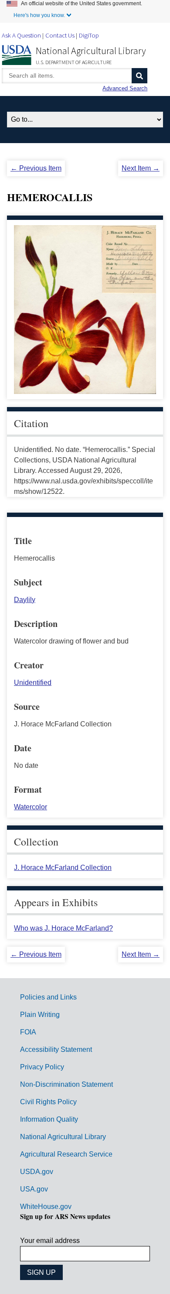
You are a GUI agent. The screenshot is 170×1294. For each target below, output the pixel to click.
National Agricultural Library (91, 51)
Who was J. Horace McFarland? (63, 928)
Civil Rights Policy (48, 1102)
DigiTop (89, 35)
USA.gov (34, 1189)
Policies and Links (48, 997)
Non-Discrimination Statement (66, 1084)
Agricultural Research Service (66, 1154)
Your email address (50, 1240)
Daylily (24, 599)
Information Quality (49, 1119)
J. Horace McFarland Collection (63, 867)
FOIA (28, 1032)
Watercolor (30, 807)
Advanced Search (124, 88)
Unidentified (32, 682)
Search (139, 75)
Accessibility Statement (56, 1049)
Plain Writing (40, 1014)
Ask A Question (21, 35)
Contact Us (60, 35)
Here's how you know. (39, 15)
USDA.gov (36, 1171)
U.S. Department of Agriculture (74, 62)
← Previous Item (35, 168)
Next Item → (141, 168)
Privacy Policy (42, 1067)
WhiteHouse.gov (45, 1206)
